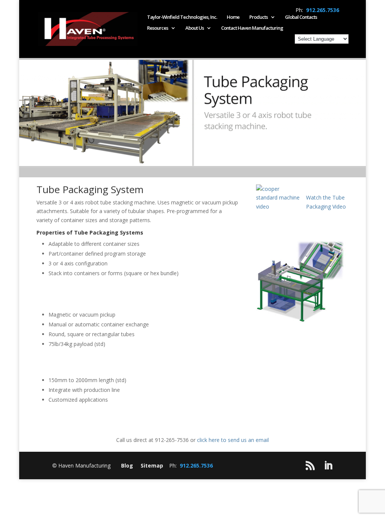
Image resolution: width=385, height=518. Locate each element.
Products (258, 17)
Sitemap (152, 465)
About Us (194, 28)
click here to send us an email (233, 439)
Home (233, 17)
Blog (127, 465)
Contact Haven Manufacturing (252, 28)
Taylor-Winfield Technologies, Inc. (182, 17)
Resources (157, 28)
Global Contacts (301, 17)
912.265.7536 (322, 10)
